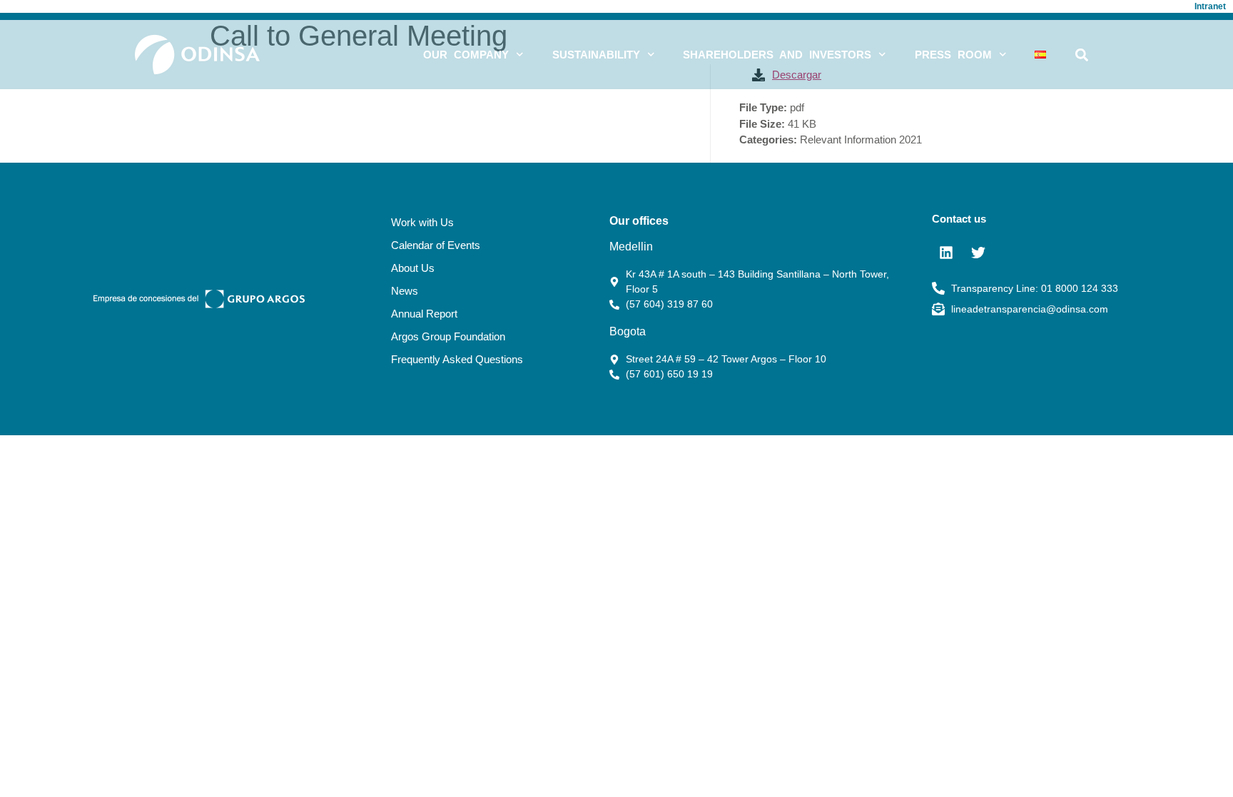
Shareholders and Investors (777, 55)
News (404, 291)
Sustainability (596, 55)
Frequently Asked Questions (457, 359)
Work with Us (422, 222)
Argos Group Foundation (448, 336)
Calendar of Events (435, 245)
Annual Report (424, 314)
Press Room (953, 55)
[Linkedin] (946, 252)
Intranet (1210, 6)
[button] (1082, 54)
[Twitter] (978, 252)
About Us (413, 268)
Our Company (466, 55)
